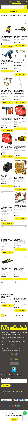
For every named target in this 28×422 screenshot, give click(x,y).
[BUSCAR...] (25, 7)
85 (17, 315)
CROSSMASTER (17, 70)
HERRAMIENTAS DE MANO (19, 67)
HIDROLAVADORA (4, 39)
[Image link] (14, 363)
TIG (2, 179)
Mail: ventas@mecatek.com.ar (9, 344)
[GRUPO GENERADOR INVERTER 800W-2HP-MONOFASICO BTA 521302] (20, 261)
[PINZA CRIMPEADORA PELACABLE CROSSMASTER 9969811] (7, 261)
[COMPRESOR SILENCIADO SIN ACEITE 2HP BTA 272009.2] (7, 287)
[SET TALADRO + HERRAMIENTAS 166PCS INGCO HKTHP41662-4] (20, 167)
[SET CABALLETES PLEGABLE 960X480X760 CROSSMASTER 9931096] (20, 55)
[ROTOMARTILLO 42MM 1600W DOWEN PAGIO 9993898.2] (7, 111)
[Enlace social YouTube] (15, 406)
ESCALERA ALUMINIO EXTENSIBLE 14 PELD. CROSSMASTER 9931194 (19, 92)
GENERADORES (23, 272)
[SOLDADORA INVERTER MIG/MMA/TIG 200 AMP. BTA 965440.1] (7, 231)
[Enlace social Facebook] (10, 406)
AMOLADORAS (4, 214)
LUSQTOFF (3, 181)
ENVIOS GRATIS (4, 243)
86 (19, 315)
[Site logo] (14, 2)
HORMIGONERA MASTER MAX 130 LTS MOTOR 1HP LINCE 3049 (7, 62)
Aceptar (14, 419)
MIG (8, 244)
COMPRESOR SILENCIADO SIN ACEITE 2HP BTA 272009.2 (7, 296)
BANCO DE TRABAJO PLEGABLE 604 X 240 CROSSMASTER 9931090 (6, 92)
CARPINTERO (17, 68)
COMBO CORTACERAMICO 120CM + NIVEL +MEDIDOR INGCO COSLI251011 (20, 207)
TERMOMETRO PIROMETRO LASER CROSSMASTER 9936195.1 (20, 241)
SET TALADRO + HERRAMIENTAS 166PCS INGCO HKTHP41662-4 (19, 177)
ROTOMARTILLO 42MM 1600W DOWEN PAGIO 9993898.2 (6, 120)
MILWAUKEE (16, 124)
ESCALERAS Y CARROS (19, 96)
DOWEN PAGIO (4, 125)
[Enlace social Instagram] (13, 406)
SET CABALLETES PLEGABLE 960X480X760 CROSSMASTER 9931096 (20, 64)
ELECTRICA (3, 40)
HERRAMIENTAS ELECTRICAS (7, 122)
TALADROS (16, 183)
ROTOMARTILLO (4, 124)
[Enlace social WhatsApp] (18, 406)
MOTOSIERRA (17, 39)
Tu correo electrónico (6, 378)
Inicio (2, 15)
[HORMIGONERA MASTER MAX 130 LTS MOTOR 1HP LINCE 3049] (7, 54)
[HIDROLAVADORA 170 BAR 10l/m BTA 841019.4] (7, 28)
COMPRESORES (9, 299)
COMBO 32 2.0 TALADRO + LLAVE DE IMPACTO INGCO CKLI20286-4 (20, 300)
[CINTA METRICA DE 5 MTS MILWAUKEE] (20, 111)
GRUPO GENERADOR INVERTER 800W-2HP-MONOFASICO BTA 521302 (20, 270)
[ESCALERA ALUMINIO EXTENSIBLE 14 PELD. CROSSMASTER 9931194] (20, 83)
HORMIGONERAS (10, 64)
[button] (7, 46)
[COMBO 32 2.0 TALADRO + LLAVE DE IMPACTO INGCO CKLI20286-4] (20, 289)
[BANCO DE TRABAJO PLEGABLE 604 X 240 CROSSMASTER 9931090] (7, 83)
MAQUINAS (8, 40)
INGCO (15, 184)
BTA (2, 42)
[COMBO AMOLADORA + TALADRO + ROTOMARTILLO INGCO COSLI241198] (7, 198)
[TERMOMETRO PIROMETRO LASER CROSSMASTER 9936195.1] (20, 231)
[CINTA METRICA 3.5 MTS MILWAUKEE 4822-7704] (7, 138)
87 (22, 315)
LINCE (2, 66)
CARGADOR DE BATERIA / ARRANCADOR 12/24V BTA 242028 (20, 147)
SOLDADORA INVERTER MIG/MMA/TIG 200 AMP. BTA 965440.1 (6, 241)
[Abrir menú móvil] (2, 2)
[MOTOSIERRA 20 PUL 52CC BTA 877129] (20, 28)
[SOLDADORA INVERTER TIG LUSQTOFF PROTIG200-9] (7, 166)
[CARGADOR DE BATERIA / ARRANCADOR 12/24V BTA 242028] (20, 138)
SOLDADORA (9, 178)
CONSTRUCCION (18, 122)
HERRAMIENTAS (17, 180)
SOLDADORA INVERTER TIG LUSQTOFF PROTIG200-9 (6, 175)
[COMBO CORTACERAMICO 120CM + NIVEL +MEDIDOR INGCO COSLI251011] (20, 197)
